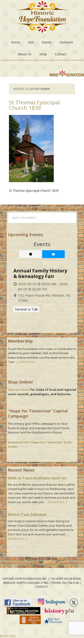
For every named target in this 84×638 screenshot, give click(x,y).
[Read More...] (57, 502)
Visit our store (19, 390)
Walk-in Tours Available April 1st (37, 478)
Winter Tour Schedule (27, 514)
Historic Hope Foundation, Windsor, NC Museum (42, 18)
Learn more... (27, 362)
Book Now (8, 636)
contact (42, 587)
